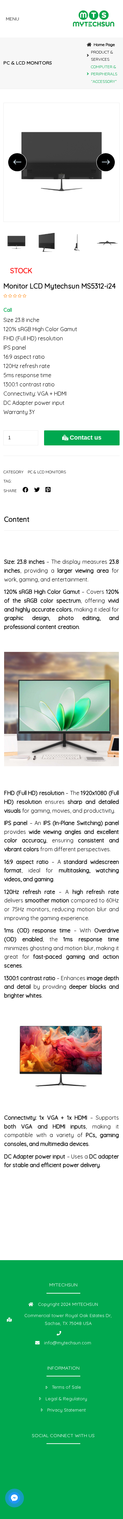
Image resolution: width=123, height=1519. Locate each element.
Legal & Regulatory (66, 1398)
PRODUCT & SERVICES (102, 55)
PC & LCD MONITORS (27, 63)
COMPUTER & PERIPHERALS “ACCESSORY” (104, 74)
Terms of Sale (66, 1387)
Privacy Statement (66, 1410)
